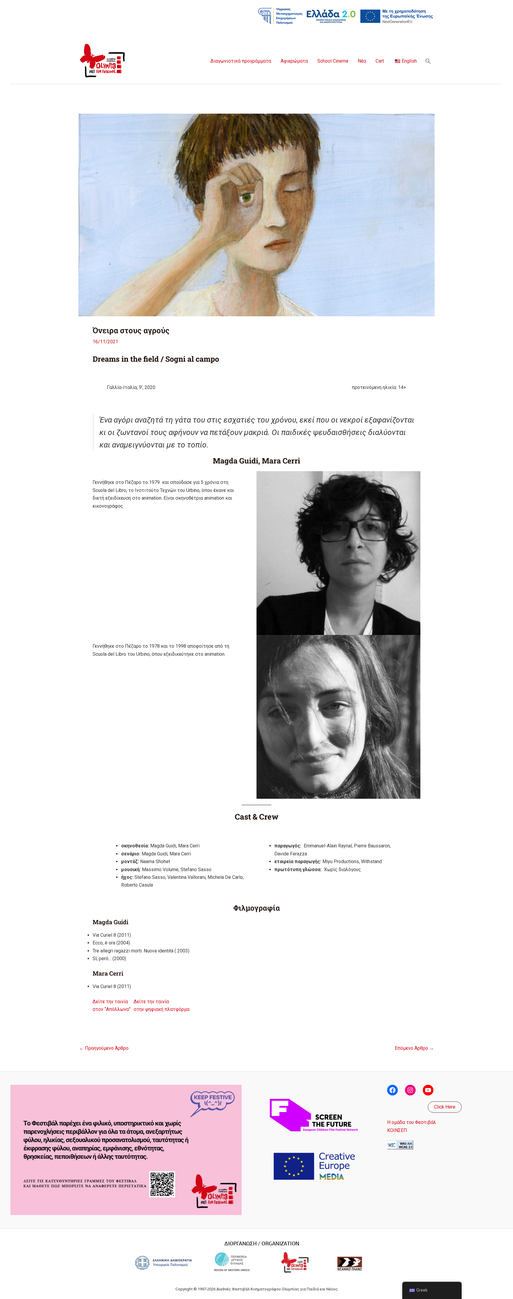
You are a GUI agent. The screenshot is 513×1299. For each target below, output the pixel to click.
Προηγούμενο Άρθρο (104, 1048)
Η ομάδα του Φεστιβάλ (411, 1122)
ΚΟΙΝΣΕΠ (397, 1130)
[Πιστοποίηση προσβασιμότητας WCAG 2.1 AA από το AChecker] (400, 1144)
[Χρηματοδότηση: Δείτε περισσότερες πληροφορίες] (345, 16)
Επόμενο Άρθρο (414, 1048)
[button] (428, 61)
